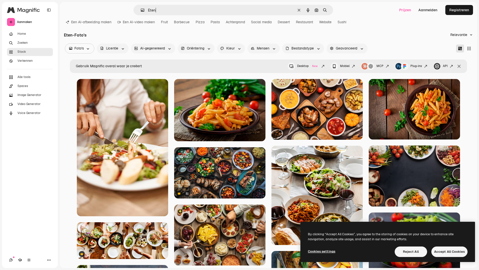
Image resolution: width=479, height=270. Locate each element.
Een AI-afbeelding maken (91, 22)
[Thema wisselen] (29, 260)
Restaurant (304, 22)
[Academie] (20, 260)
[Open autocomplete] (140, 10)
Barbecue (182, 22)
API (445, 66)
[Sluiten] (459, 66)
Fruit (164, 22)
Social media (261, 22)
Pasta (215, 22)
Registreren (459, 10)
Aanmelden (427, 10)
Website (325, 22)
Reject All (411, 252)
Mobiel (345, 66)
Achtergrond (235, 22)
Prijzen (405, 10)
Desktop (307, 66)
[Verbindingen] (11, 260)
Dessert (284, 22)
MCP (379, 66)
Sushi (342, 22)
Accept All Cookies (449, 252)
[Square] (469, 48)
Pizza (200, 22)
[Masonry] (460, 48)
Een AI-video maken (139, 22)
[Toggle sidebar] (49, 10)
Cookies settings (321, 251)
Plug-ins (416, 66)
